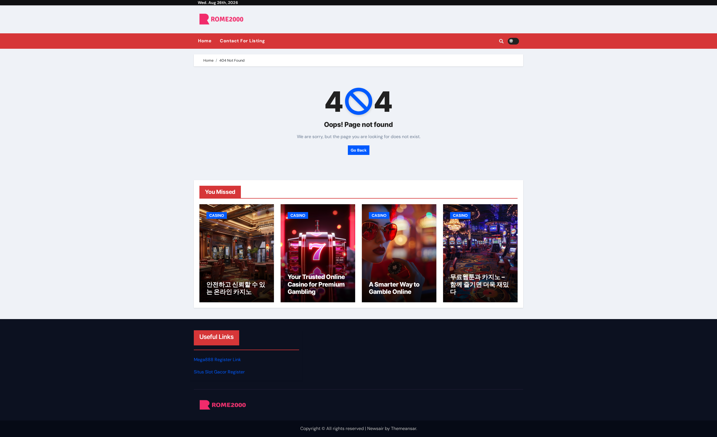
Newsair (375, 428)
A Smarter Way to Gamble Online (394, 288)
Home (204, 41)
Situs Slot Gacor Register (219, 372)
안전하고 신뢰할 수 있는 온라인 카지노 (235, 288)
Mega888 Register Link (217, 359)
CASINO (216, 215)
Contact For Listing (242, 41)
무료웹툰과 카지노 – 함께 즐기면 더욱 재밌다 (479, 284)
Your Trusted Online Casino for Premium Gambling (316, 284)
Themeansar (403, 428)
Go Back (359, 150)
